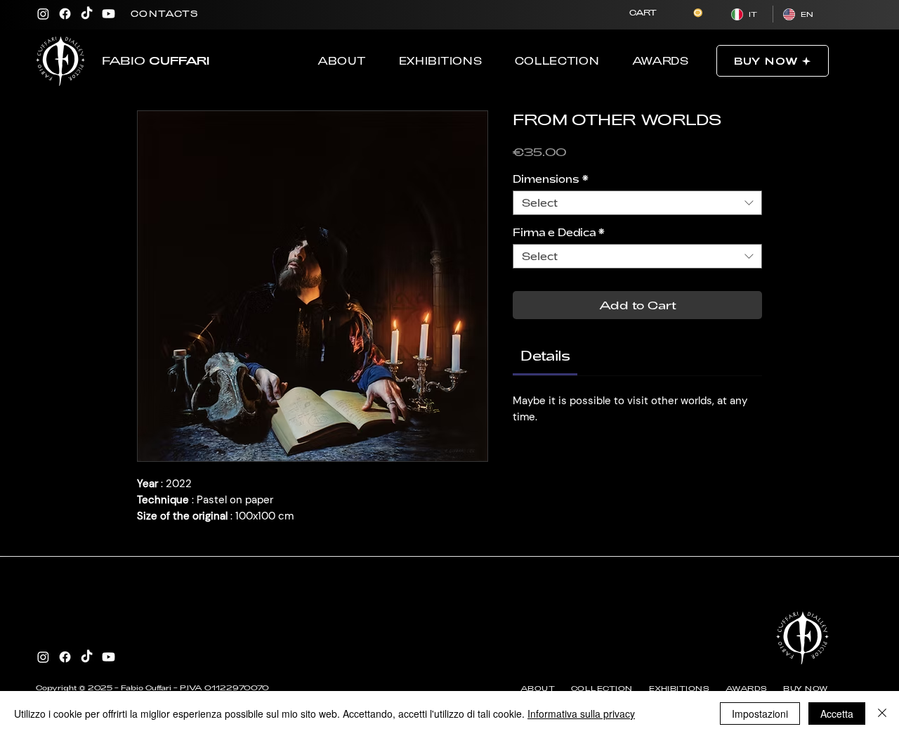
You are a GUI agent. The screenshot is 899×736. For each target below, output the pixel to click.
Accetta (836, 713)
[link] (545, 355)
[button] (665, 13)
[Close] (882, 713)
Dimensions (551, 179)
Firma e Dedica (559, 232)
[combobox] (637, 203)
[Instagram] (43, 13)
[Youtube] (108, 13)
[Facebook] (65, 13)
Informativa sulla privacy (581, 713)
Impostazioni (760, 713)
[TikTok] (86, 13)
